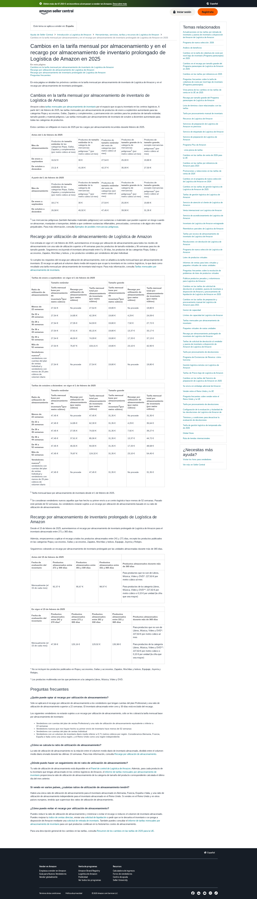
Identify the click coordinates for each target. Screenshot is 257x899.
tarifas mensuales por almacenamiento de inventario (70, 106)
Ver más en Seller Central (194, 465)
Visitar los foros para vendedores (197, 459)
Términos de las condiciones (50, 893)
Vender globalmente (48, 877)
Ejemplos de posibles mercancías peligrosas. (97, 226)
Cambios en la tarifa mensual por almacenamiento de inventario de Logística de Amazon (72, 67)
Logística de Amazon (87, 874)
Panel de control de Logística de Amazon (111, 768)
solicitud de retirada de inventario (83, 820)
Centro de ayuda (120, 877)
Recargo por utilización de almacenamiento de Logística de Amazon (62, 70)
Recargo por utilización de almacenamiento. (135, 754)
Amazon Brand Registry (89, 870)
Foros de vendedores (122, 874)
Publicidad (83, 877)
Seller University (120, 880)
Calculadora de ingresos (124, 870)
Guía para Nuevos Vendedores (52, 874)
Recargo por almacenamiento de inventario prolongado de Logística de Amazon (68, 72)
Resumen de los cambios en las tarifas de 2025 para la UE (125, 831)
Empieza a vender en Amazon (52, 870)
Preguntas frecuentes (40, 75)
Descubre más (120, 3)
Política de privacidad (74, 893)
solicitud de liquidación (95, 817)
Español (211, 852)
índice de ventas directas (61, 817)
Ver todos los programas (89, 880)
